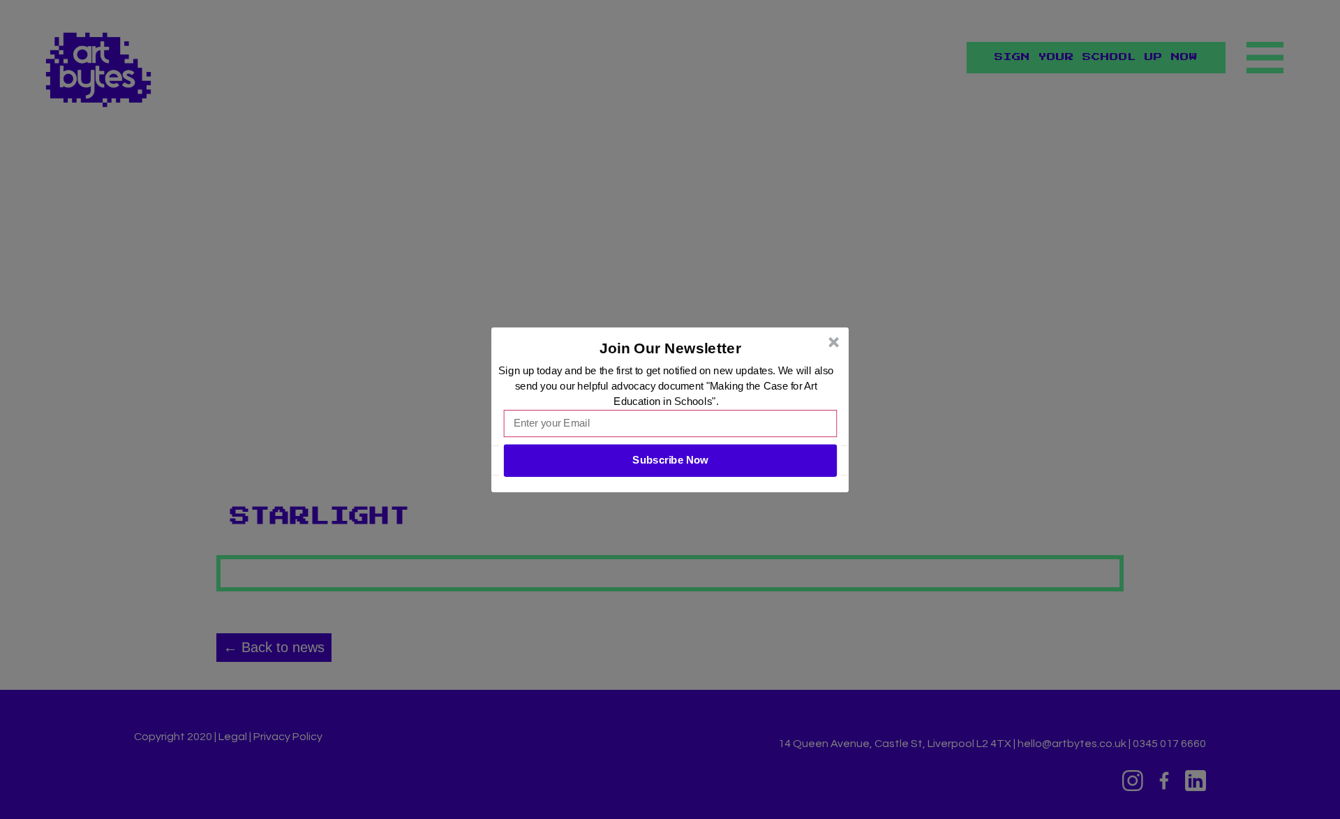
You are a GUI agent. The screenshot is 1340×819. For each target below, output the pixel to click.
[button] (671, 348)
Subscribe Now (670, 460)
